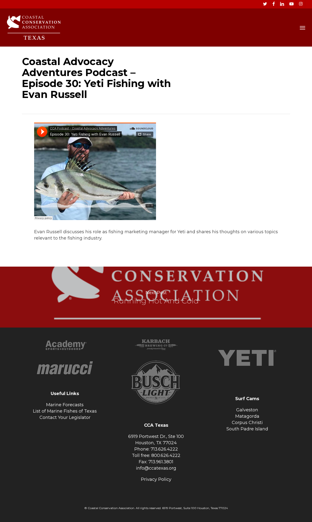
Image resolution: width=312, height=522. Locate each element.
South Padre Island (247, 429)
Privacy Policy (156, 479)
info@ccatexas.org (156, 468)
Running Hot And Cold (156, 297)
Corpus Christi (247, 422)
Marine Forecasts (65, 404)
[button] (302, 28)
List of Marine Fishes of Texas (65, 411)
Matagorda (247, 416)
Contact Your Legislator (64, 417)
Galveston (247, 410)
